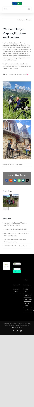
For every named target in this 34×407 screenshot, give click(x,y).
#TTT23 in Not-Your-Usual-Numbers (16, 246)
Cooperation (19, 165)
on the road (27, 305)
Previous (22, 20)
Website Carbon (17, 271)
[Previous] (4, 208)
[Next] (7, 208)
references (27, 295)
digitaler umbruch (17, 327)
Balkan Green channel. (10, 68)
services (27, 285)
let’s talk (26, 290)
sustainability (27, 310)
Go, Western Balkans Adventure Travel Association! (15, 241)
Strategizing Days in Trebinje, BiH (15, 229)
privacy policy (16, 290)
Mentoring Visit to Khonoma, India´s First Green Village (16, 234)
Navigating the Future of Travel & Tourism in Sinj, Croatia (15, 224)
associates (27, 299)
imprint (16, 285)
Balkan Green (13, 43)
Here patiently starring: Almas (15, 74)
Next (28, 20)
